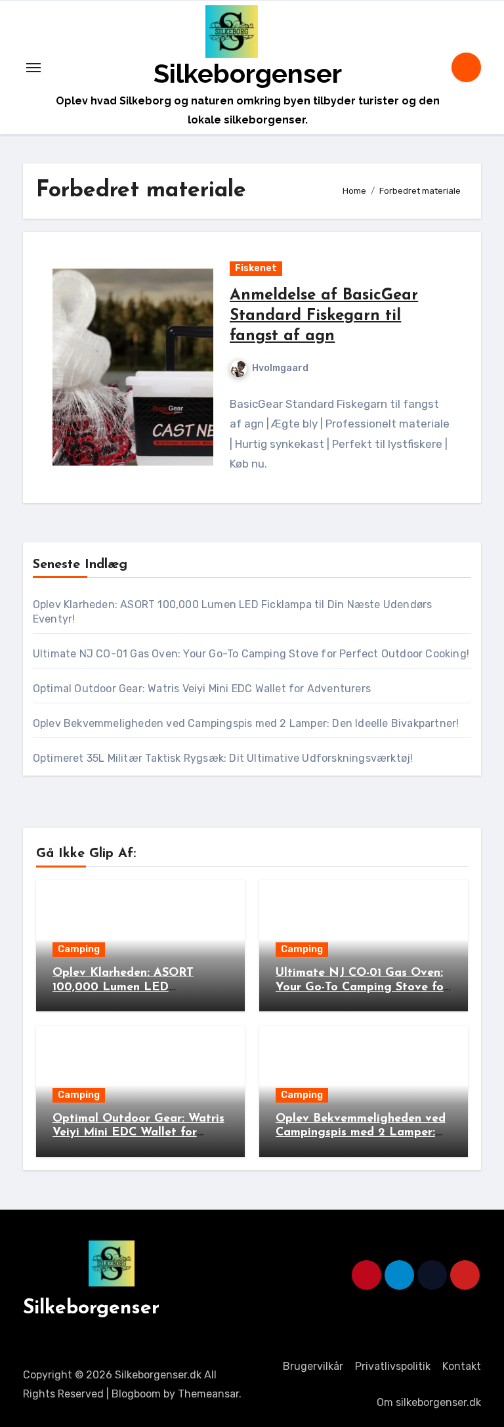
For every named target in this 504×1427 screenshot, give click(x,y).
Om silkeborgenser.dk (429, 1402)
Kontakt (461, 1366)
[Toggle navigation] (33, 68)
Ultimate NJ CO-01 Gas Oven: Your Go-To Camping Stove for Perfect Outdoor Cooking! (251, 654)
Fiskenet (256, 268)
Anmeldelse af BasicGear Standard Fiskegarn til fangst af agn (324, 316)
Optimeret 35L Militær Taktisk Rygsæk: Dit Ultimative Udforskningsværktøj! (223, 758)
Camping (79, 949)
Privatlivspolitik (392, 1366)
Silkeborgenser (248, 73)
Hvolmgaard (280, 368)
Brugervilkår (313, 1366)
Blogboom (136, 1394)
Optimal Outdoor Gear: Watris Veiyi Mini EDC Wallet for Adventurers (202, 688)
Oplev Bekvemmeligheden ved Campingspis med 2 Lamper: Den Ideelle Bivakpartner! (246, 723)
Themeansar (208, 1394)
